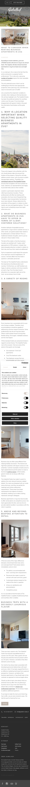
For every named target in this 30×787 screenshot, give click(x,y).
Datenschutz (19, 717)
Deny (15, 423)
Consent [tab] (5, 367)
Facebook (3, 783)
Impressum (11, 717)
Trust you (16, 783)
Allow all (15, 414)
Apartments (4, 746)
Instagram (7, 783)
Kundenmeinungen (5, 750)
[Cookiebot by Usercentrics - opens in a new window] (21, 363)
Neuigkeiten (4, 748)
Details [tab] (15, 367)
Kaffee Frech (18, 744)
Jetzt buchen (17, 2)
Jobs (16, 748)
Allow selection (15, 418)
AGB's (26, 717)
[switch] (26, 398)
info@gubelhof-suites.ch (23, 712)
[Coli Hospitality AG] (15, 11)
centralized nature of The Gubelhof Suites (13, 181)
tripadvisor (12, 783)
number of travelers (7, 78)
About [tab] (24, 367)
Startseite (3, 744)
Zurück (5, 704)
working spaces (11, 472)
